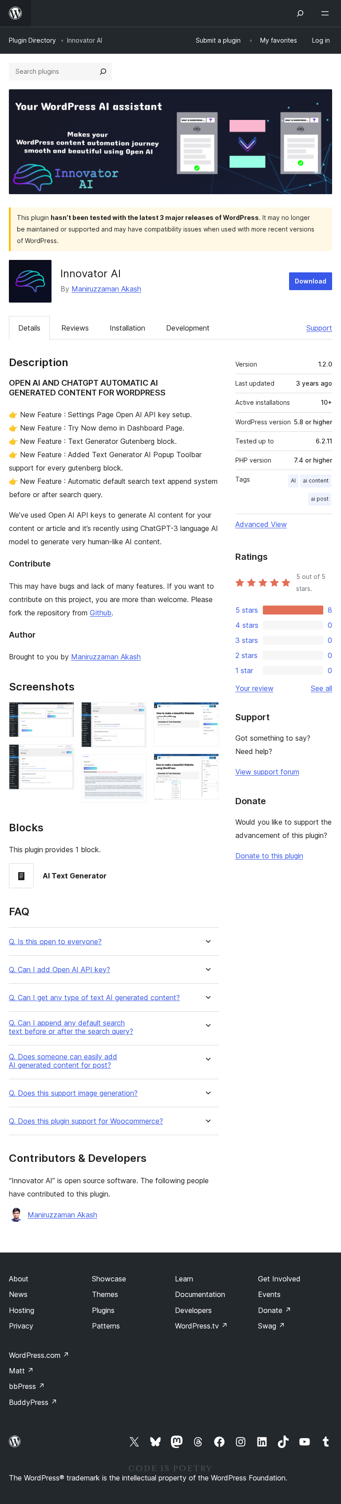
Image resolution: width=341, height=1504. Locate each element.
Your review (254, 688)
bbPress (27, 1386)
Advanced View (261, 524)
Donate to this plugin (269, 855)
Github (100, 612)
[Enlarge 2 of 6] (62, 756)
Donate (274, 1310)
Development (188, 327)
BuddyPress (33, 1402)
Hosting (21, 1310)
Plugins (103, 1310)
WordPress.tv (201, 1325)
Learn (184, 1278)
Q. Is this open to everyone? (55, 942)
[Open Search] (300, 13)
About (18, 1278)
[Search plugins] (103, 71)
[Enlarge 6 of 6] (206, 765)
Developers (193, 1310)
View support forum (267, 771)
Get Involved (279, 1278)
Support (319, 327)
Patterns (106, 1325)
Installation (127, 327)
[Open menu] (327, 13)
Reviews (75, 327)
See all (321, 688)
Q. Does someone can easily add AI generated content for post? (63, 1061)
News (18, 1294)
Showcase (109, 1278)
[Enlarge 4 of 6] (134, 766)
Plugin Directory (32, 40)
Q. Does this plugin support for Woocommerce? (86, 1121)
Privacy (21, 1325)
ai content (316, 480)
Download (310, 281)
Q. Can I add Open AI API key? (59, 969)
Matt (21, 1370)
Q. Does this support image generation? (73, 1093)
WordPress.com (39, 1355)
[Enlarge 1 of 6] (62, 714)
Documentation (200, 1294)
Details (29, 327)
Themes (105, 1294)
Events (269, 1294)
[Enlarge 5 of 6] (206, 714)
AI (293, 480)
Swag (271, 1325)
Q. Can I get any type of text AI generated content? (94, 997)
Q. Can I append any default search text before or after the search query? (71, 1027)
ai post (320, 498)
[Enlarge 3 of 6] (134, 714)
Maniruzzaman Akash (106, 288)
